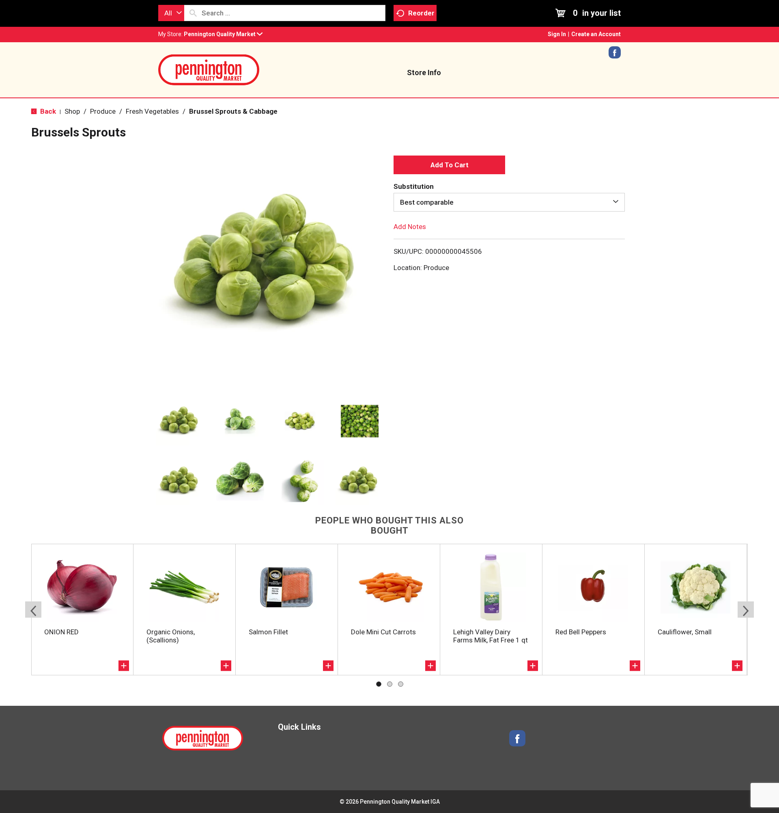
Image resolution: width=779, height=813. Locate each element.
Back (47, 111)
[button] (223, 34)
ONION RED (61, 632)
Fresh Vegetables (152, 111)
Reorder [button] (421, 13)
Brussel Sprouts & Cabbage (233, 111)
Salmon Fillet (268, 632)
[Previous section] (33, 609)
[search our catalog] (193, 13)
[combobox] (171, 13)
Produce (103, 111)
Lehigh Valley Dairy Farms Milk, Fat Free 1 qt (490, 636)
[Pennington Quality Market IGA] (209, 69)
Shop (72, 111)
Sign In (557, 34)
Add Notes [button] (410, 227)
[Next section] (746, 609)
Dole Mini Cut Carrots (383, 632)
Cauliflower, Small (685, 632)
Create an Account (596, 34)
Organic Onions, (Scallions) (170, 636)
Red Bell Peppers (580, 632)
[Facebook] (615, 55)
